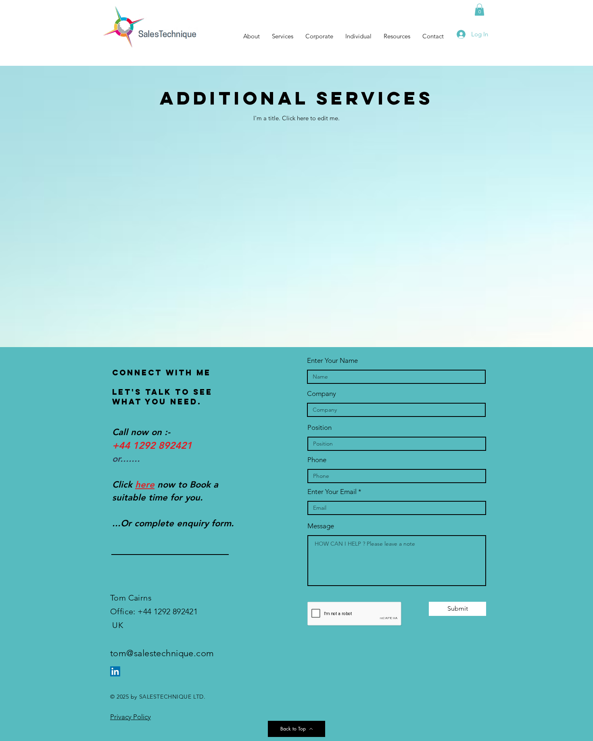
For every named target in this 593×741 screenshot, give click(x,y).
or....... (126, 458)
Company (321, 393)
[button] (479, 10)
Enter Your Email (332, 491)
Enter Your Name (332, 360)
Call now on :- (141, 432)
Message (320, 526)
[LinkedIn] (115, 671)
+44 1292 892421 (152, 445)
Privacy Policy (130, 717)
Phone (316, 459)
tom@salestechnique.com (162, 653)
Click (123, 484)
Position (319, 427)
